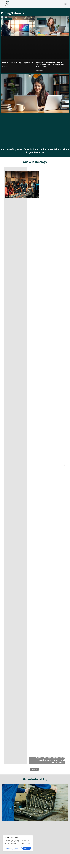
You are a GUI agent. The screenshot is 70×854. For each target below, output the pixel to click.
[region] (18, 843)
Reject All (17, 848)
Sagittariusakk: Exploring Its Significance (17, 62)
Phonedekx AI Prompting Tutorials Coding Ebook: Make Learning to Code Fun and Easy (50, 65)
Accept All (26, 848)
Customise (8, 848)
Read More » (5, 66)
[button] (65, 4)
